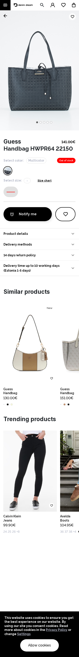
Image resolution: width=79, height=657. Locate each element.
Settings (24, 634)
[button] (39, 233)
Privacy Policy (56, 630)
